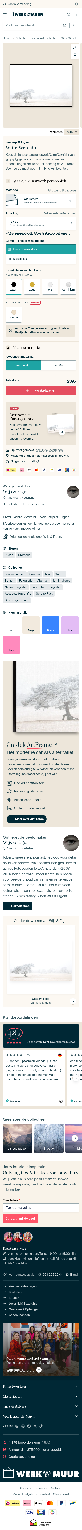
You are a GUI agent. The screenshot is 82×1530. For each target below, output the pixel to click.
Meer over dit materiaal (62, 190)
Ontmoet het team (20, 1370)
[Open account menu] (68, 15)
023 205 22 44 (53, 1275)
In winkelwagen (44, 390)
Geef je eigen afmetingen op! (40, 233)
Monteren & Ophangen (24, 1309)
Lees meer (33, 504)
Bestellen (15, 1292)
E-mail (74, 1275)
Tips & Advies (15, 1406)
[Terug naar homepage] (26, 13)
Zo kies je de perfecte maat (59, 213)
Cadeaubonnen (19, 1315)
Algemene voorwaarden (33, 1488)
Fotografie (26, 580)
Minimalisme (61, 580)
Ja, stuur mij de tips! (20, 1218)
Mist (48, 574)
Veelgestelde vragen (23, 1286)
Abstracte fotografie (18, 593)
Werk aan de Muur (19, 1416)
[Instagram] (17, 1426)
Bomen (9, 580)
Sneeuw (34, 574)
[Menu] (5, 15)
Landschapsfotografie (46, 587)
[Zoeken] (74, 25)
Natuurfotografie (16, 587)
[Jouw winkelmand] (75, 14)
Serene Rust (44, 593)
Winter (59, 574)
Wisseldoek (20, 259)
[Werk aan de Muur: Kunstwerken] (77, 1386)
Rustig (9, 555)
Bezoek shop (12, 504)
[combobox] (32, 25)
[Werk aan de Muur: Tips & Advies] (77, 1406)
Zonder (26, 365)
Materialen (12, 1396)
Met (61, 365)
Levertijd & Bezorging (23, 1303)
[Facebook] (29, 1426)
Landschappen (15, 574)
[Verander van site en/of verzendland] (76, 4)
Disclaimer (56, 1488)
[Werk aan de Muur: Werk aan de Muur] (77, 1416)
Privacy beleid (61, 1494)
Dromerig (24, 555)
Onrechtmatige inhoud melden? (31, 1494)
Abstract (42, 580)
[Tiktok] (41, 1426)
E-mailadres (11, 1200)
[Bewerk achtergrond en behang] (75, 55)
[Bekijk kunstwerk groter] (75, 48)
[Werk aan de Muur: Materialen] (77, 1396)
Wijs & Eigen (20, 142)
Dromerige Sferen (17, 600)
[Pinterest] (23, 1426)
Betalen (14, 1298)
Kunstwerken (14, 1386)
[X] (35, 1426)
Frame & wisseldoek (25, 249)
